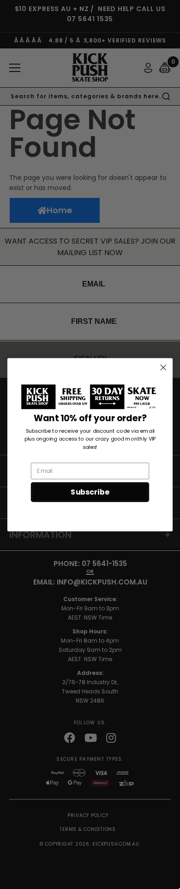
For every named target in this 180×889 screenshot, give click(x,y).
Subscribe (90, 492)
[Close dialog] (163, 367)
